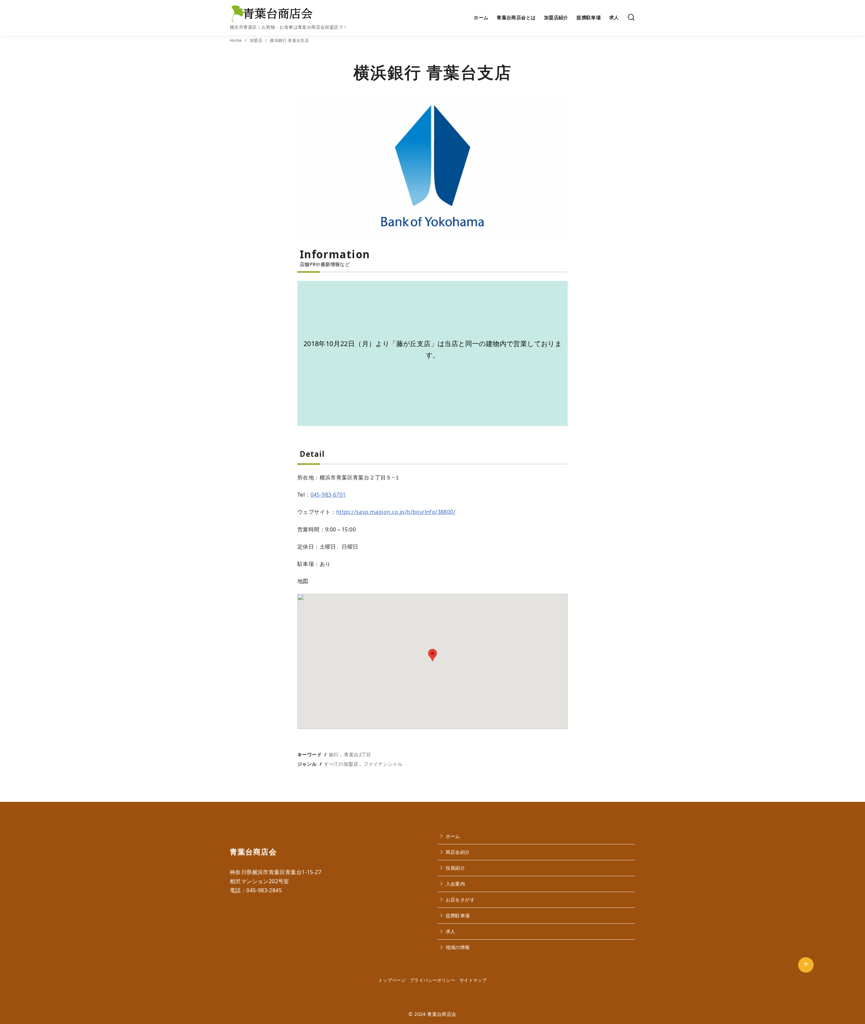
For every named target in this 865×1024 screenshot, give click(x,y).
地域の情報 (458, 947)
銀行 (334, 754)
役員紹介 (455, 868)
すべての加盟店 (341, 764)
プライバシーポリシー (432, 980)
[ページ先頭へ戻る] (806, 965)
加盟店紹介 (556, 17)
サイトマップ (473, 980)
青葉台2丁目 (357, 754)
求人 (614, 17)
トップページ (391, 980)
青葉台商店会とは (516, 17)
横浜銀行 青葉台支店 (289, 40)
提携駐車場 (588, 17)
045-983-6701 (328, 494)
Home (236, 40)
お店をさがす (460, 899)
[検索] (631, 18)
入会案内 (455, 884)
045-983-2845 (264, 890)
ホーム (481, 17)
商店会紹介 (458, 852)
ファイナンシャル (383, 764)
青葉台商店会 (441, 1014)
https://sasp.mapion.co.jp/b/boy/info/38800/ (395, 512)
